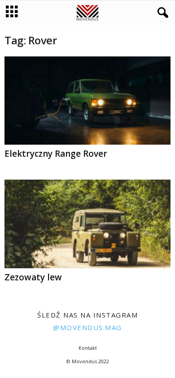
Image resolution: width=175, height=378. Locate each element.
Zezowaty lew (33, 277)
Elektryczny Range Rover (55, 153)
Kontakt (88, 347)
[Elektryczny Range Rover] (87, 100)
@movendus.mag (87, 327)
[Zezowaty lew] (87, 224)
